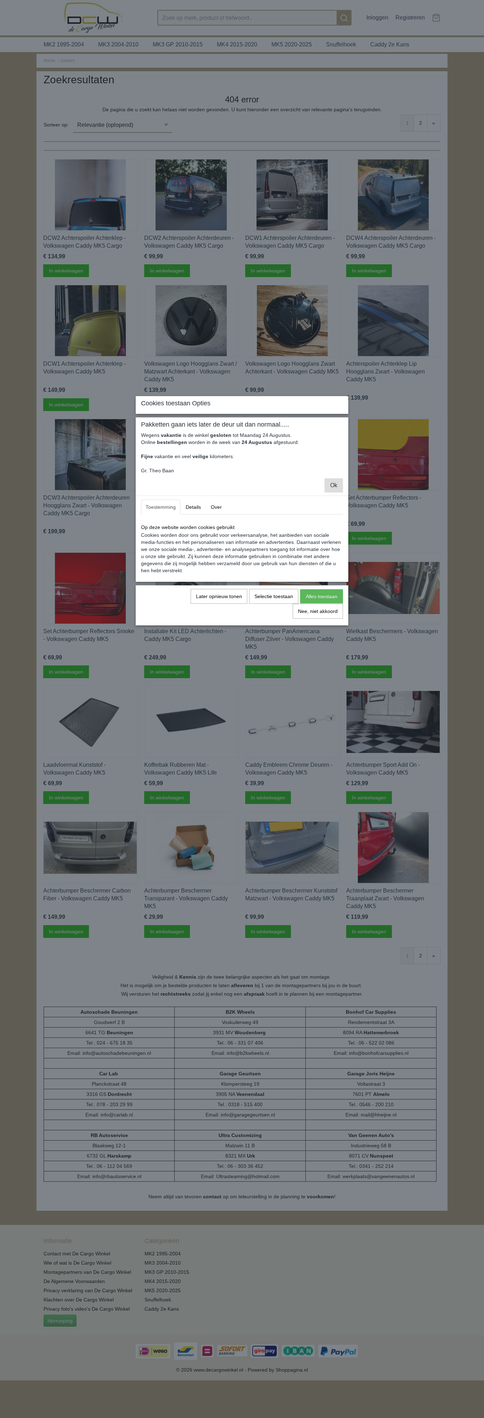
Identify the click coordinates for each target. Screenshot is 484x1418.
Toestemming (161, 507)
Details (193, 507)
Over (216, 507)
